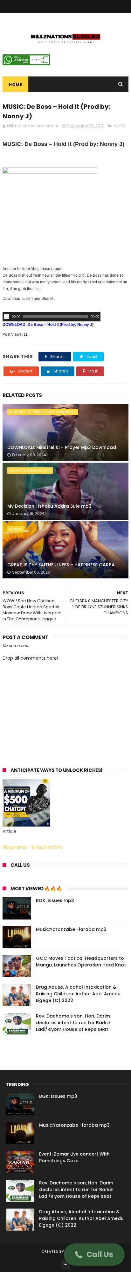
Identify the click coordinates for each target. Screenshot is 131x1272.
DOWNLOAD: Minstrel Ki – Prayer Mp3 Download (61, 447)
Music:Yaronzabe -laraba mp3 (71, 929)
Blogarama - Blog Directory (33, 847)
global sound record (30, 470)
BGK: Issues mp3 (55, 900)
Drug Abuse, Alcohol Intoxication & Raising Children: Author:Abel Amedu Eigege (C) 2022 (78, 994)
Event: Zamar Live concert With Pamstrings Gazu (74, 1157)
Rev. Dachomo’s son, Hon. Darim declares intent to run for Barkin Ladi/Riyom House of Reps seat (73, 1022)
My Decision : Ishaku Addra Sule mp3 (49, 506)
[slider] (55, 316)
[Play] (6, 316)
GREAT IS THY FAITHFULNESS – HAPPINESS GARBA (61, 565)
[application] (51, 316)
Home (15, 84)
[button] (94, 1254)
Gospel (16, 529)
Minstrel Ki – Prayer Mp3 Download (42, 411)
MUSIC (120, 126)
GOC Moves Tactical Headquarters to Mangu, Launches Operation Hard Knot (81, 961)
